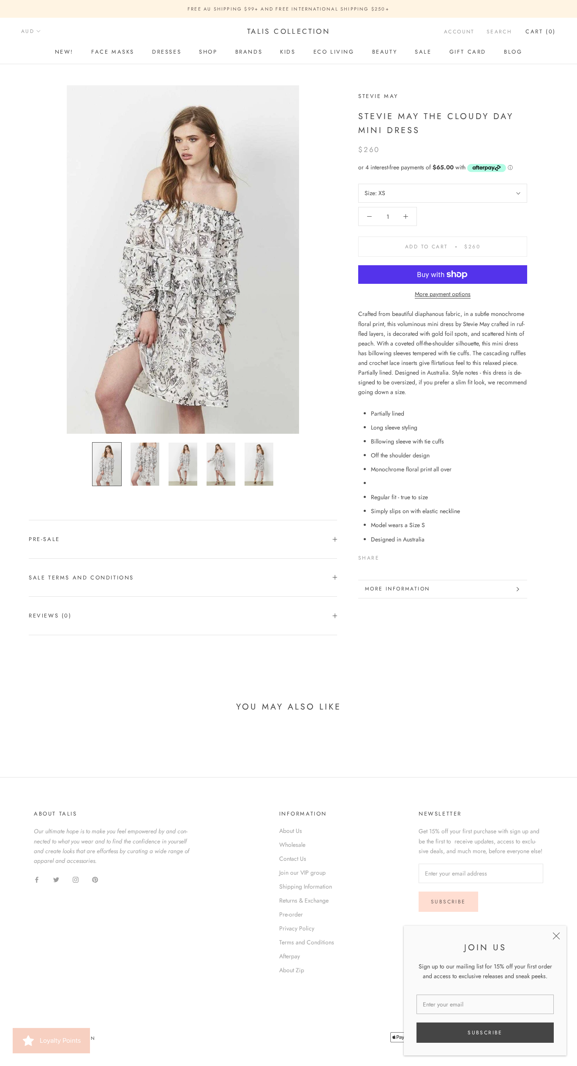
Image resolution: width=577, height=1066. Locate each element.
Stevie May (378, 96)
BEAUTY (384, 52)
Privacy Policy (296, 928)
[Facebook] (387, 556)
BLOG (513, 52)
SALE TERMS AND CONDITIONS (81, 578)
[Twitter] (398, 556)
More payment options (443, 294)
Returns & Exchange (304, 900)
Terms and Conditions (306, 942)
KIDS (287, 52)
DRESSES (166, 52)
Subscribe (485, 1032)
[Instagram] (76, 879)
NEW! (64, 52)
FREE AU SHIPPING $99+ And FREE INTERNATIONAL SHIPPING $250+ (288, 8)
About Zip (291, 970)
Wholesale (292, 844)
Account (459, 31)
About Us (290, 831)
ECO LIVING (333, 52)
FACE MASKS (112, 52)
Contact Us (292, 858)
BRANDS (249, 52)
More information (397, 589)
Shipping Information (305, 886)
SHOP (208, 52)
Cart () (540, 31)
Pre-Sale (44, 539)
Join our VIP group (302, 872)
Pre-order (291, 914)
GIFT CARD (467, 52)
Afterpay (289, 956)
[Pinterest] (409, 556)
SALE (423, 52)
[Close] (556, 936)
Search (499, 31)
